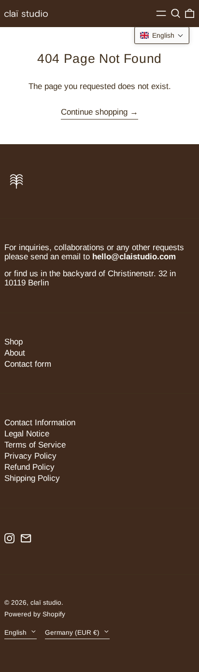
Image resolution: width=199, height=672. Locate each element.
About (14, 353)
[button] (176, 13)
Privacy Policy (30, 456)
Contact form (27, 364)
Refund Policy (29, 467)
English (16, 632)
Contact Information (39, 422)
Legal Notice (26, 433)
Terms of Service (35, 444)
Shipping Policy (32, 478)
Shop (13, 341)
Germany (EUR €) (73, 632)
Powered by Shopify (34, 614)
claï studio (45, 602)
